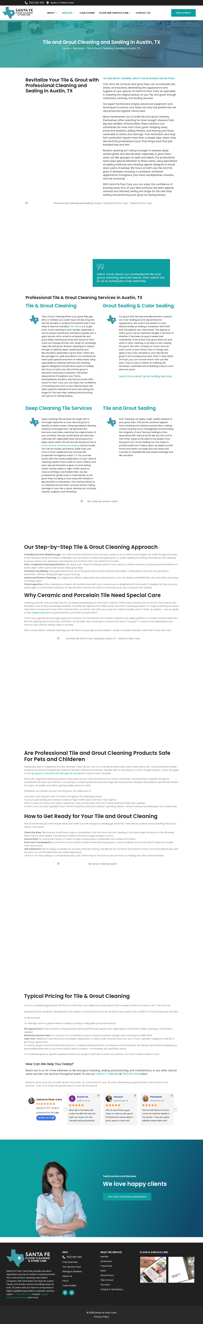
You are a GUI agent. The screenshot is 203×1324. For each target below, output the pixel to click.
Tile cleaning (76, 326)
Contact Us (143, 12)
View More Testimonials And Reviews (127, 1196)
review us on (44, 1117)
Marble (10, 1297)
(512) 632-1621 (130, 1074)
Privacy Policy (101, 1316)
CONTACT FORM (104, 1074)
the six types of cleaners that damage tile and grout (55, 773)
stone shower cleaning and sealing (60, 445)
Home (66, 48)
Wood (44, 1294)
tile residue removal (38, 612)
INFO (65, 1252)
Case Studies (87, 12)
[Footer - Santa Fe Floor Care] (71, 1292)
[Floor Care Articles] (153, 1269)
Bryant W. (83, 1096)
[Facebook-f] (65, 1292)
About (51, 12)
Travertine (21, 1297)
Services (67, 12)
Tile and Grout (23, 1294)
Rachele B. (156, 1096)
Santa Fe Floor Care (49, 1099)
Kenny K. (118, 1096)
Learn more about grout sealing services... (146, 376)
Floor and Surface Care (113, 12)
